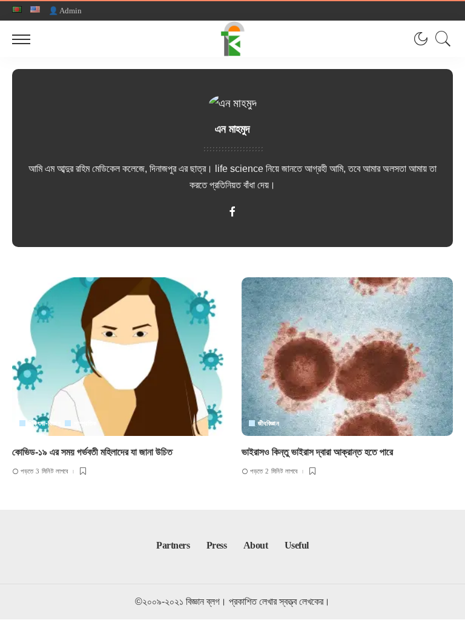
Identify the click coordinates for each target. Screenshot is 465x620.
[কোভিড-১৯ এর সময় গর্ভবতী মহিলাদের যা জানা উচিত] (117, 356)
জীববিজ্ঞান (268, 423)
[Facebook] (232, 213)
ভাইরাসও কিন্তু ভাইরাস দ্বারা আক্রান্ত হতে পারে (317, 452)
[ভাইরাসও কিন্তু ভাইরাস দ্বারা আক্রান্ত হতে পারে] (347, 356)
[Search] (440, 39)
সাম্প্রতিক (85, 423)
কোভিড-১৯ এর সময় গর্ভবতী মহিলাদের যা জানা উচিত (92, 452)
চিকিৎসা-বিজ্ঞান (44, 423)
